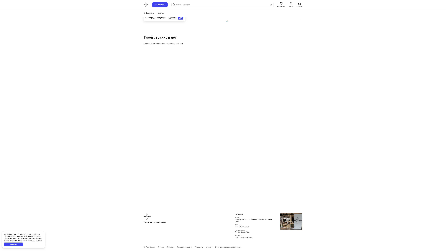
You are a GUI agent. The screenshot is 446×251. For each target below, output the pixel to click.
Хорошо (13, 244)
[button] (281, 4)
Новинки (160, 13)
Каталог (161, 4)
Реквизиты (199, 247)
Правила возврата (184, 247)
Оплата (161, 247)
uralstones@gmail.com (243, 237)
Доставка (170, 247)
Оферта (209, 247)
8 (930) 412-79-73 (242, 227)
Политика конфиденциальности (228, 247)
